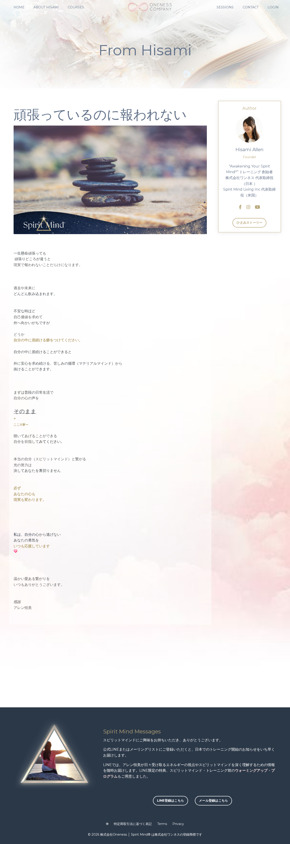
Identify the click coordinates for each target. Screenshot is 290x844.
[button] (170, 800)
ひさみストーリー (249, 223)
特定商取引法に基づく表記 (133, 824)
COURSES (76, 7)
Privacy (178, 824)
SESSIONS (225, 7)
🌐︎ (107, 824)
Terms (162, 824)
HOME (19, 7)
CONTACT (251, 7)
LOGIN (273, 7)
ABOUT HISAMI (46, 7)
